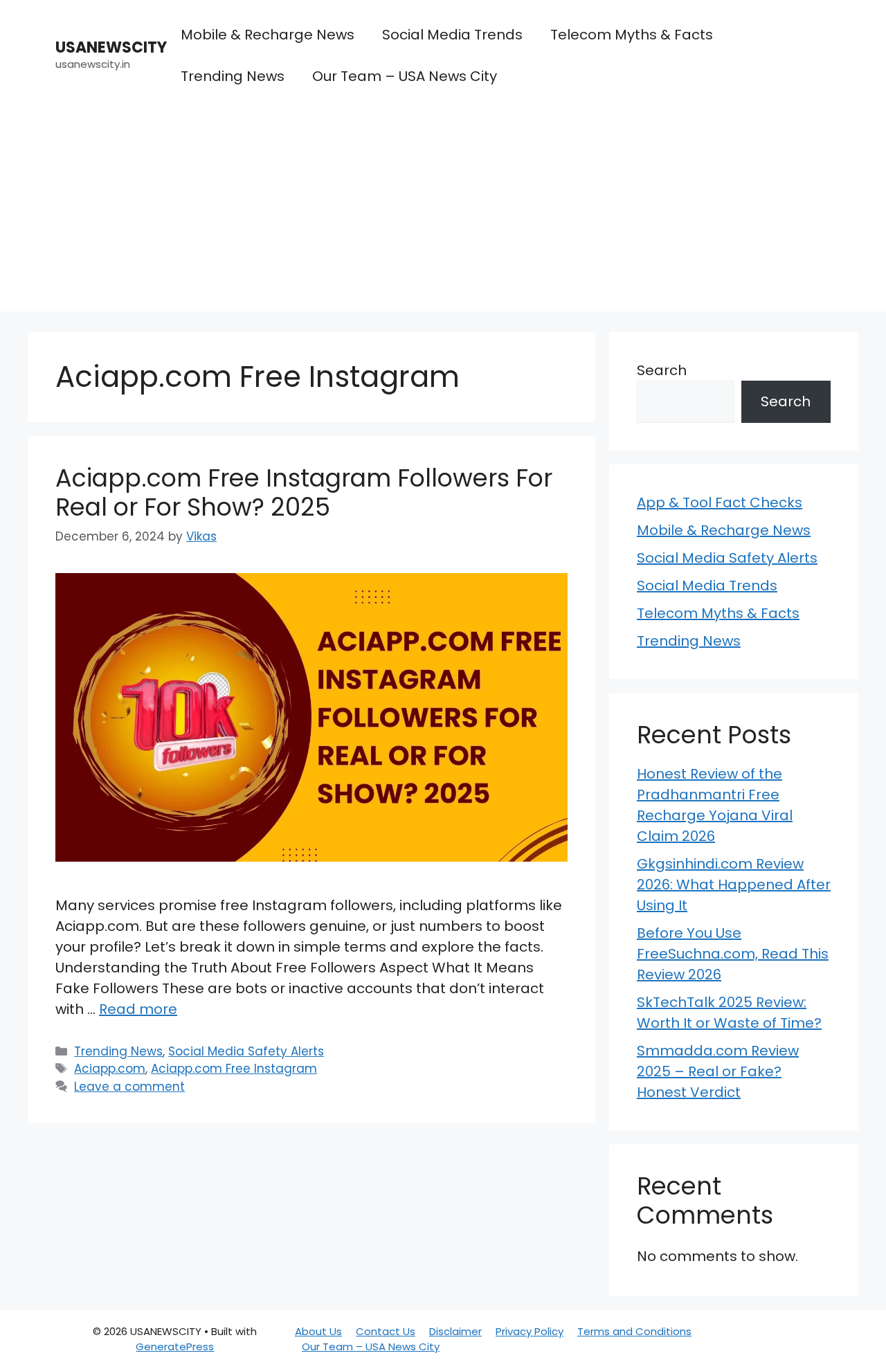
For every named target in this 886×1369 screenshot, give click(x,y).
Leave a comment (129, 1086)
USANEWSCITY (111, 47)
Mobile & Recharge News (267, 34)
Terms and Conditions (634, 1331)
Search (662, 370)
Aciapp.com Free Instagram (234, 1068)
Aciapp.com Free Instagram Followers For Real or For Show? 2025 (303, 492)
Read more (138, 1009)
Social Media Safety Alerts (246, 1051)
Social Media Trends (452, 34)
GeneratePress (175, 1346)
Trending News (232, 76)
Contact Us (385, 1331)
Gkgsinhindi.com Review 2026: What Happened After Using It (734, 884)
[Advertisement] (443, 214)
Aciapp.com (109, 1068)
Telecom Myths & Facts (631, 34)
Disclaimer (455, 1331)
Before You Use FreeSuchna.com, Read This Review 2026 (733, 953)
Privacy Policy (529, 1331)
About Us (318, 1331)
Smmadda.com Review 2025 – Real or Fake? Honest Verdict (718, 1071)
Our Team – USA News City (404, 76)
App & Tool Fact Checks (719, 502)
